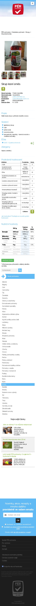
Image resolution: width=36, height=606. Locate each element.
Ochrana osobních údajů (9, 558)
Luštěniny (5, 322)
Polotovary (5, 363)
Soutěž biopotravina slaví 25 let (14, 439)
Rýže (3, 381)
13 (3, 89)
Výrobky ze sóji (7, 406)
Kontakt (4, 549)
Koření (4, 317)
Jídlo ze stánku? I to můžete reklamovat (17, 425)
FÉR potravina (5, 32)
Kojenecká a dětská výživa (10, 314)
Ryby (3, 379)
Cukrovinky (5, 290)
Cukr (3, 287)
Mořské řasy (6, 330)
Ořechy (4, 349)
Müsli (3, 338)
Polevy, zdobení (7, 360)
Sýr (3, 395)
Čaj (3, 292)
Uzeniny (4, 403)
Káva (3, 311)
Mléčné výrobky (7, 328)
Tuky (3, 400)
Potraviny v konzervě (9, 371)
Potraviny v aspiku (8, 368)
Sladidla (4, 387)
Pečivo (4, 357)
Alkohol (4, 282)
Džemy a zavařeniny (8, 301)
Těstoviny (5, 398)
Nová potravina (13, 276)
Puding (4, 373)
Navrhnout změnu (8, 260)
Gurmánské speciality (9, 306)
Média (4, 546)
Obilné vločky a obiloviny (10, 344)
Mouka (4, 333)
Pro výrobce (6, 543)
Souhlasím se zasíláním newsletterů (19, 524)
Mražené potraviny (8, 336)
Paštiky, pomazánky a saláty (11, 354)
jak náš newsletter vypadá (22, 532)
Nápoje (4, 341)
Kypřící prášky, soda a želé (10, 319)
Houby (4, 309)
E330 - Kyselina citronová (12, 142)
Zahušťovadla (6, 408)
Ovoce (4, 352)
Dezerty (4, 298)
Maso (4, 325)
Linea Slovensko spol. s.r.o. (21, 98)
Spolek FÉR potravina (9, 540)
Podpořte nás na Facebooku (12, 566)
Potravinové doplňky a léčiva (11, 365)
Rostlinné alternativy (8, 376)
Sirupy (28, 32)
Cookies (4, 560)
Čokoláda (5, 295)
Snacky (4, 389)
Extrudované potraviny (9, 303)
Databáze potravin (18, 32)
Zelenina (4, 414)
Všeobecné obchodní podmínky (12, 555)
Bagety (4, 284)
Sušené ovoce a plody (9, 392)
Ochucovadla (6, 346)
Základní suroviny (7, 411)
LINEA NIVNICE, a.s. (19, 97)
